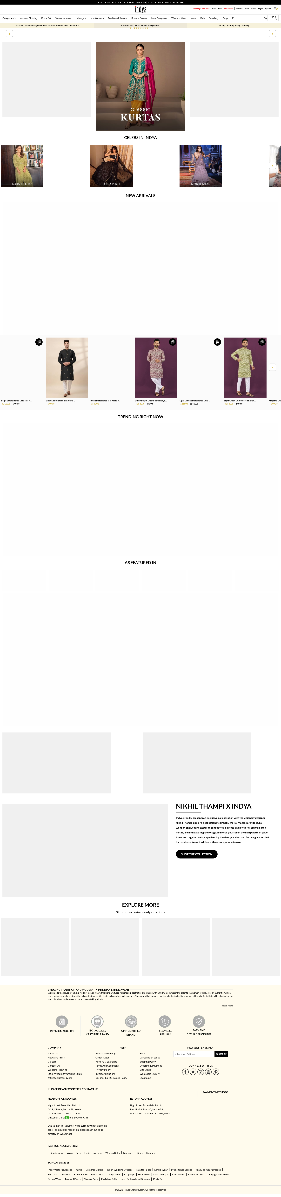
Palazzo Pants (143, 1169)
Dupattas (65, 1174)
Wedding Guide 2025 (201, 8)
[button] (130, 28)
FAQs (143, 1053)
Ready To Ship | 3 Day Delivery (234, 25)
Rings (140, 1152)
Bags (225, 18)
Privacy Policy (103, 1069)
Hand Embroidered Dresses (135, 1179)
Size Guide (145, 1069)
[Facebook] (185, 1071)
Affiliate (239, 8)
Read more (227, 1005)
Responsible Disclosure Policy (111, 1077)
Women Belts (112, 1152)
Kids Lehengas (161, 1174)
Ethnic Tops (97, 1174)
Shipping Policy (148, 1061)
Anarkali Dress (73, 1179)
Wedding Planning (57, 1069)
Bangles (150, 1152)
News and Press (56, 1057)
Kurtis (78, 1169)
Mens (193, 18)
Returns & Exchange (106, 1061)
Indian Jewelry (55, 1152)
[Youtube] (208, 1071)
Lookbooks (145, 1077)
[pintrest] (216, 1071)
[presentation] (9, 33)
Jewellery (214, 18)
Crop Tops (129, 1174)
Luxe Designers (159, 18)
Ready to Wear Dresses (208, 1169)
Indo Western (97, 18)
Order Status (102, 1057)
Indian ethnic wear (89, 996)
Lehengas (80, 18)
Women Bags (74, 1152)
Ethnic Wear (161, 1169)
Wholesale (228, 8)
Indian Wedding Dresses (120, 1169)
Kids (202, 18)
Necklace (128, 1152)
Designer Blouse (94, 1169)
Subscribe (221, 1054)
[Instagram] (200, 1071)
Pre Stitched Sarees (181, 1169)
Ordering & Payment (151, 1065)
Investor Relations (105, 1073)
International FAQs (105, 1053)
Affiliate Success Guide (60, 1077)
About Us (53, 1053)
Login (260, 8)
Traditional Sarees (117, 18)
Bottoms (52, 1174)
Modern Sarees (139, 18)
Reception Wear (197, 1174)
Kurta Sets (159, 1179)
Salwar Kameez (63, 18)
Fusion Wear (54, 1179)
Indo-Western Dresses (60, 1169)
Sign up (268, 8)
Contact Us (54, 1065)
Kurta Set (46, 18)
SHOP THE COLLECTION (196, 854)
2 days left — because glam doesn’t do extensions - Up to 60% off (46, 25)
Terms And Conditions (107, 1065)
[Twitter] (193, 1071)
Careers (52, 1061)
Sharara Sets (91, 1179)
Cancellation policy (150, 1057)
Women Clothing (28, 18)
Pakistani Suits (109, 1179)
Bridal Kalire (80, 1174)
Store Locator (250, 8)
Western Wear (178, 18)
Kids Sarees (178, 1174)
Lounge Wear (114, 1174)
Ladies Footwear (93, 1152)
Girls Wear (144, 1174)
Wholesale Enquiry (150, 1073)
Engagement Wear (219, 1174)
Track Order (217, 8)
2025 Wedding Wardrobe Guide (65, 1073)
